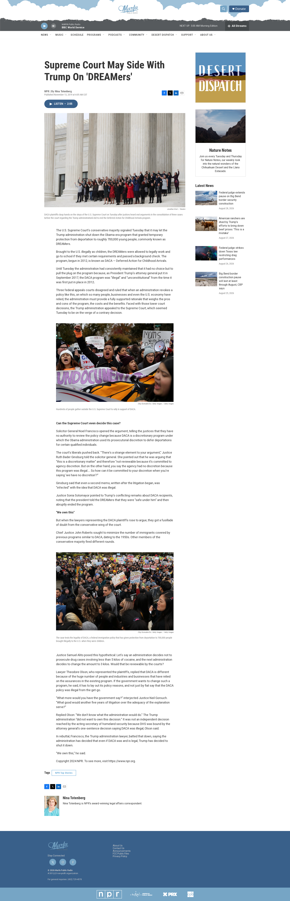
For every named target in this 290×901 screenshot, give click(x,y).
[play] (44, 26)
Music (59, 35)
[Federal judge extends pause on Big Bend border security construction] (206, 198)
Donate (240, 9)
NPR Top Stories (63, 773)
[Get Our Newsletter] (221, 78)
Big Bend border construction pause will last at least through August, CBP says (231, 281)
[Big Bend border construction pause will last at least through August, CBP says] (206, 279)
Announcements (122, 851)
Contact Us (118, 848)
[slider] (58, 27)
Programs (94, 35)
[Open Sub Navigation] (50, 35)
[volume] (53, 26)
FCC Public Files (121, 853)
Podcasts (115, 35)
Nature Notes (220, 150)
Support (187, 35)
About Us (206, 35)
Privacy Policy (120, 856)
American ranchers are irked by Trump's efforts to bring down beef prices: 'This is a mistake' (232, 226)
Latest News (204, 186)
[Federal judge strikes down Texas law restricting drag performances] (206, 253)
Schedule (77, 35)
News (44, 35)
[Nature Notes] (221, 126)
